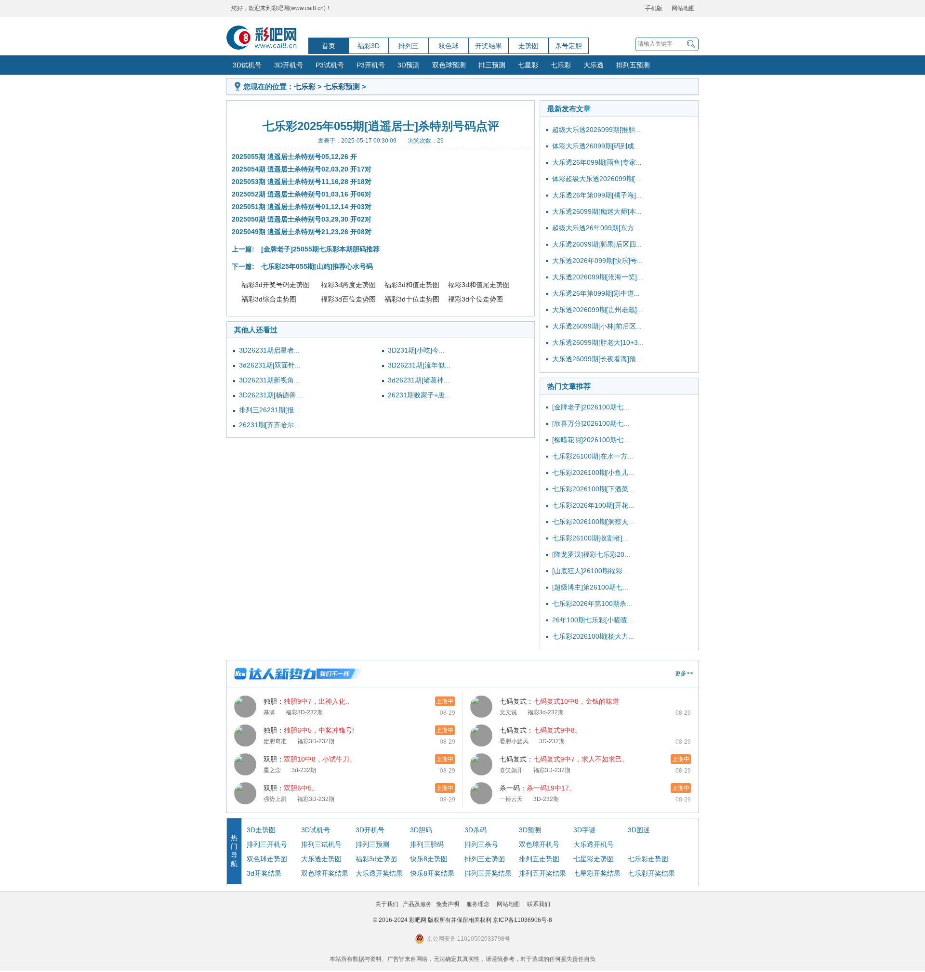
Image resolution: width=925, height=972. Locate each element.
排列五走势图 (539, 859)
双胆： (310, 759)
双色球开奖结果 (324, 873)
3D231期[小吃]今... (416, 350)
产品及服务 (417, 904)
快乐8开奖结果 (432, 873)
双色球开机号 (539, 844)
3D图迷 (639, 830)
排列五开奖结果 (542, 873)
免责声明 (447, 904)
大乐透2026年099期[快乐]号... (597, 260)
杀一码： (538, 788)
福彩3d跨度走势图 (348, 285)
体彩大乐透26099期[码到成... (596, 146)
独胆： (306, 701)
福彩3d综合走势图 (268, 299)
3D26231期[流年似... (419, 365)
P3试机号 (330, 65)
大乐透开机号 (593, 844)
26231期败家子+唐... (419, 395)
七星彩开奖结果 (597, 873)
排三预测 (491, 65)
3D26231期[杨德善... (270, 395)
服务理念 (477, 904)
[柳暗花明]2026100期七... (590, 440)
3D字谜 (584, 830)
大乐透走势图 (321, 859)
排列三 (408, 46)
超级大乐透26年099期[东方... (596, 228)
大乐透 (593, 65)
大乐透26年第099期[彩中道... (596, 293)
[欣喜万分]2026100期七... (590, 423)
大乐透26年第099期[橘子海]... (597, 195)
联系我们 (538, 904)
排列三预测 (372, 844)
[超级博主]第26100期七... (590, 587)
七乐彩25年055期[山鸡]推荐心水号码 (317, 266)
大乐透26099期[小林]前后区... (597, 326)
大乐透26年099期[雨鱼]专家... (597, 162)
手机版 (653, 8)
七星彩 (528, 65)
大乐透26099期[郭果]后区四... (597, 244)
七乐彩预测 (342, 86)
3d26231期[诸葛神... (418, 380)
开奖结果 (488, 46)
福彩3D (368, 46)
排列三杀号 (481, 844)
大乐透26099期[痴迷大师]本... (597, 211)
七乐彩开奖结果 (651, 873)
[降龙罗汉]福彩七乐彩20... (591, 554)
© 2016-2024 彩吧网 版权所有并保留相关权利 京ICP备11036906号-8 (462, 920)
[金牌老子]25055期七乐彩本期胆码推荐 (320, 249)
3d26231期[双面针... (270, 365)
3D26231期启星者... (269, 350)
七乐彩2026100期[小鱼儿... (593, 472)
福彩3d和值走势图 (411, 285)
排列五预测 (633, 65)
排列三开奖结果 (488, 873)
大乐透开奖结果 (379, 873)
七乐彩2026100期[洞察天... (593, 521)
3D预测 (408, 65)
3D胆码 (421, 830)
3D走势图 (261, 830)
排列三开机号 (267, 844)
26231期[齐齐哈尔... (269, 425)
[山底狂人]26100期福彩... (590, 571)
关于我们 (386, 904)
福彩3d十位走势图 (411, 299)
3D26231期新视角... (269, 380)
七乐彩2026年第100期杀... (592, 603)
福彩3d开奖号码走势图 (275, 285)
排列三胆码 (427, 844)
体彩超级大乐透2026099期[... (596, 179)
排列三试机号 (321, 844)
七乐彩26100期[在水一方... (592, 456)
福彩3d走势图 (376, 859)
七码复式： (559, 701)
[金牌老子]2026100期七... (590, 407)
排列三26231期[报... (269, 410)
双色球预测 (449, 65)
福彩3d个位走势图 (475, 299)
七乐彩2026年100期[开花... (593, 505)
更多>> (684, 673)
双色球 (448, 46)
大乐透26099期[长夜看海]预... (597, 359)
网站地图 (683, 8)
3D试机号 (247, 65)
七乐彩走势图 (648, 859)
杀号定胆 (568, 46)
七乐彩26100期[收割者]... (590, 538)
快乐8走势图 (429, 859)
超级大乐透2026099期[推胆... (596, 129)
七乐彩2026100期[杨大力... (593, 636)
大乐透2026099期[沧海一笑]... (597, 277)
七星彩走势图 (593, 859)
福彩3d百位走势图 (348, 299)
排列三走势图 (484, 859)
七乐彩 (561, 65)
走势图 (528, 46)
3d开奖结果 (264, 873)
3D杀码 (475, 830)
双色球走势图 (267, 859)
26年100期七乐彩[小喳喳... (592, 620)
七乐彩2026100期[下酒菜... (593, 489)
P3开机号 (371, 65)
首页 (328, 46)
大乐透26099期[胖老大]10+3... (598, 342)
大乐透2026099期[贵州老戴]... (597, 310)
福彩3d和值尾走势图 (479, 285)
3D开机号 (288, 65)
